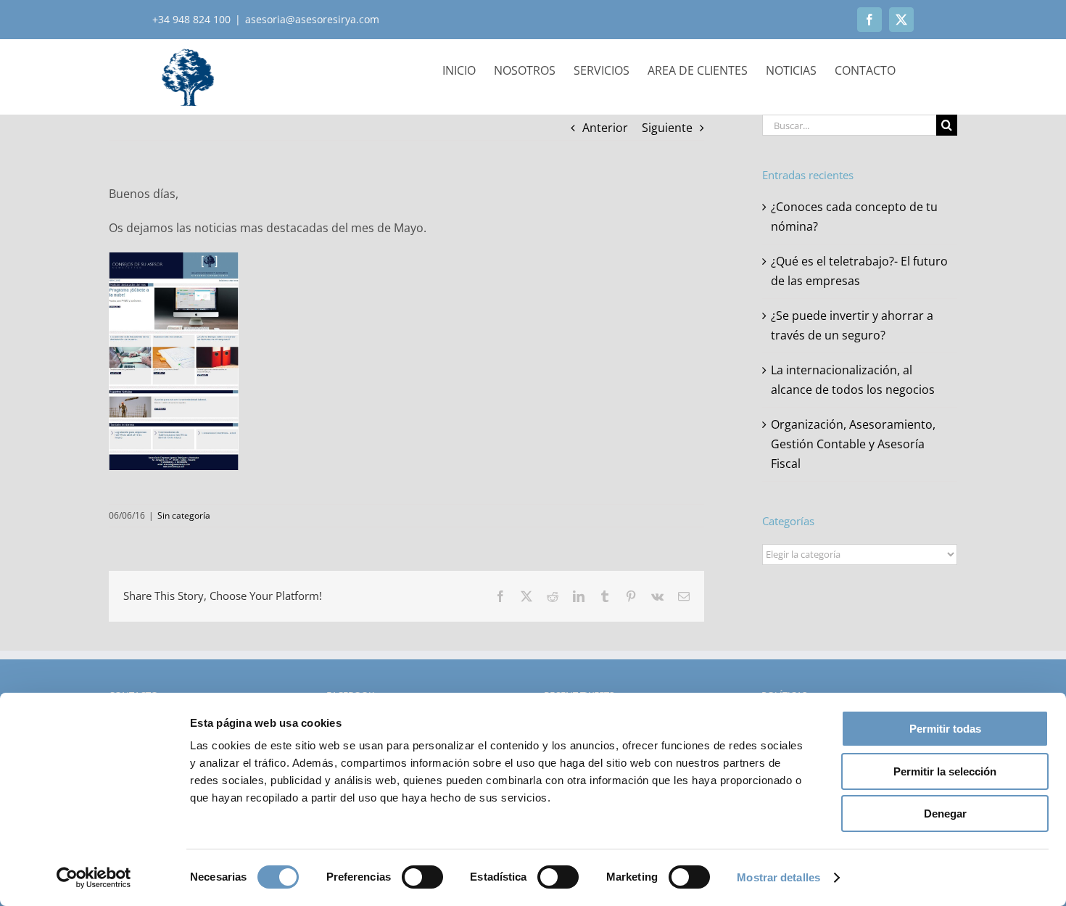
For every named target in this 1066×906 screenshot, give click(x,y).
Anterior (605, 128)
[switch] (422, 877)
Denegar (945, 813)
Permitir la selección (944, 771)
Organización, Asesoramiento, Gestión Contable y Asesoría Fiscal (853, 443)
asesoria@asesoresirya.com (312, 19)
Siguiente (667, 128)
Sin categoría (183, 515)
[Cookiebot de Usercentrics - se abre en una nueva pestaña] (93, 878)
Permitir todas (945, 728)
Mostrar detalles (778, 877)
